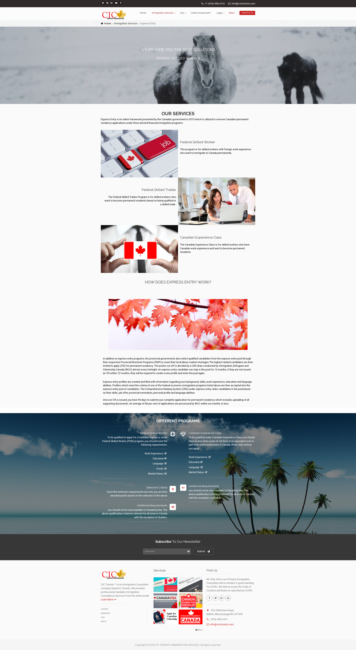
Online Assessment (201, 13)
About (104, 621)
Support (104, 609)
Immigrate (105, 613)
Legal (219, 13)
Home (143, 13)
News (232, 13)
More (200, 630)
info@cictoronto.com (222, 624)
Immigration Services (162, 13)
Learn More (107, 599)
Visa (182, 13)
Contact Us (246, 13)
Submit (201, 551)
